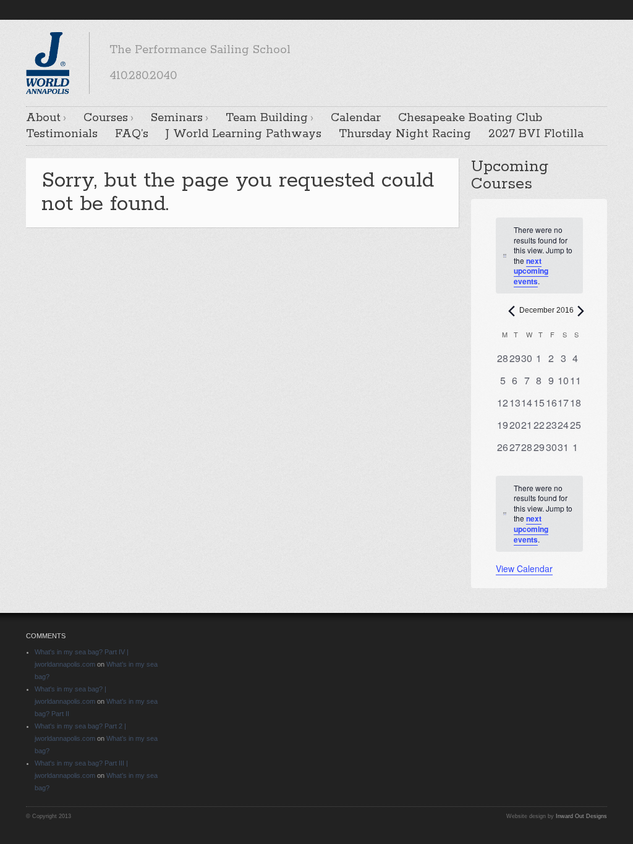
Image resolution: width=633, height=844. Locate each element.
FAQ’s (131, 134)
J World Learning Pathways (243, 134)
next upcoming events (531, 271)
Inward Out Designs (581, 816)
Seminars (177, 118)
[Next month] (581, 310)
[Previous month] (511, 310)
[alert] (539, 514)
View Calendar (524, 568)
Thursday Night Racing (405, 134)
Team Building (267, 118)
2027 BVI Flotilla (536, 134)
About (43, 118)
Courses (105, 118)
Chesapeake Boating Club (470, 118)
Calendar (356, 118)
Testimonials (62, 134)
